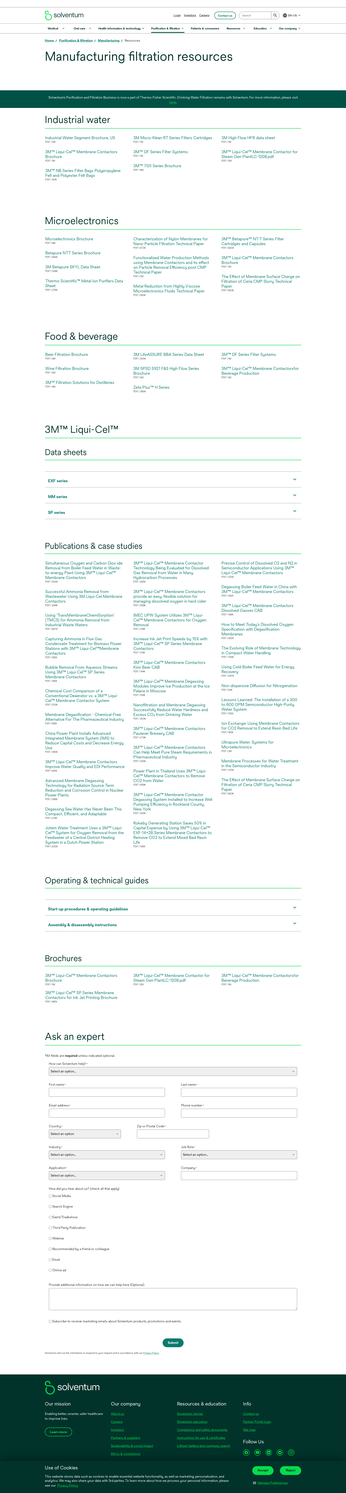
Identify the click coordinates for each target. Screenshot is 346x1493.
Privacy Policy (68, 1485)
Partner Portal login (257, 1422)
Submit (173, 1343)
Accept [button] (262, 1470)
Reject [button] (290, 1470)
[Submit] (275, 15)
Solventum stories (190, 1414)
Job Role (188, 1147)
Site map (249, 1430)
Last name (189, 1084)
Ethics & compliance (125, 1454)
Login (177, 15)
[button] (270, 1483)
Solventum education (192, 1422)
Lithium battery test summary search (203, 1446)
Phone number (192, 1105)
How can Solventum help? (68, 1064)
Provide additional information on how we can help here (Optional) (96, 1285)
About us (117, 1414)
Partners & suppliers (125, 1438)
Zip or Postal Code (151, 1126)
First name (57, 1084)
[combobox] (259, 15)
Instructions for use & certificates (201, 1438)
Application (58, 1168)
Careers (204, 15)
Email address (59, 1105)
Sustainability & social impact (132, 1446)
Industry (55, 1147)
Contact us (251, 1414)
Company (189, 1168)
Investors (190, 15)
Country (55, 1126)
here (172, 102)
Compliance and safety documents (202, 1430)
